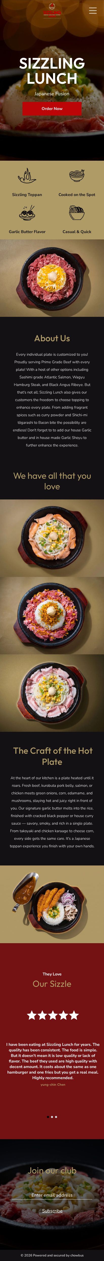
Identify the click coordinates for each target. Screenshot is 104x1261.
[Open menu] (93, 10)
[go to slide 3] (56, 1117)
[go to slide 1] (48, 1117)
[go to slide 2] (52, 1117)
